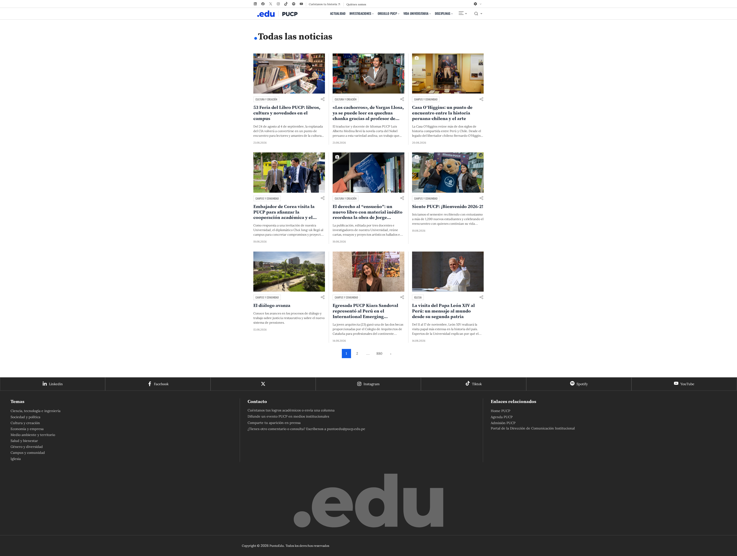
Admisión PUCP (503, 423)
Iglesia (418, 297)
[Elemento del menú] (462, 13)
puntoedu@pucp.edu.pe (346, 429)
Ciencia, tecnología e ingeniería (35, 411)
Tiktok (477, 384)
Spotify (582, 384)
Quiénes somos (356, 4)
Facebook (161, 384)
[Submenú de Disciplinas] (452, 14)
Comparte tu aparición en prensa (274, 422)
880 (379, 353)
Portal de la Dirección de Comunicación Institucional (533, 428)
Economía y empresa (27, 429)
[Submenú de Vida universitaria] (430, 14)
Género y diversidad (27, 446)
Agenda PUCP (502, 417)
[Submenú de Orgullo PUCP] (399, 14)
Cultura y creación (266, 99)
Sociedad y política (25, 417)
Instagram (372, 384)
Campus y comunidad (425, 99)
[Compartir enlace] (322, 99)
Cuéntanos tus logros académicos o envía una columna (291, 410)
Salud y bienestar (24, 440)
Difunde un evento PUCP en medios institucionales (288, 416)
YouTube (687, 384)
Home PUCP (500, 411)
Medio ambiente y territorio (33, 435)
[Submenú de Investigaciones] (373, 14)
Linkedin (56, 384)
